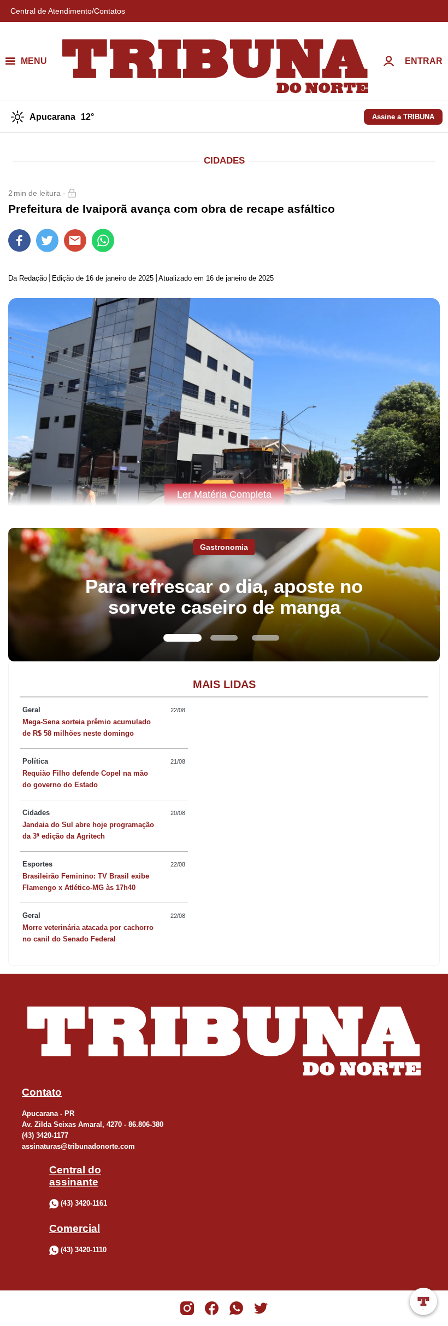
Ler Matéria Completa (224, 494)
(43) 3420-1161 (84, 1203)
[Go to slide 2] (224, 638)
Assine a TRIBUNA (403, 117)
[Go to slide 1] (182, 638)
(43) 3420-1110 (84, 1250)
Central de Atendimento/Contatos (67, 11)
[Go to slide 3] (265, 638)
